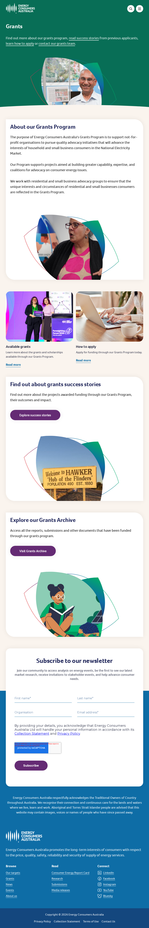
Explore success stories (35, 415)
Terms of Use (91, 921)
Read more (13, 364)
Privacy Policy (42, 921)
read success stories (84, 38)
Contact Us (108, 921)
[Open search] (130, 8)
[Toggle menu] (139, 8)
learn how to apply (20, 43)
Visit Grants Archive (33, 551)
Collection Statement (67, 921)
